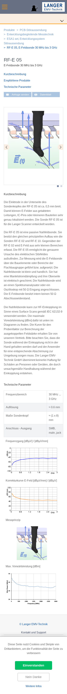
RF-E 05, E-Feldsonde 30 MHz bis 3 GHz (32, 47)
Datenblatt (45, 94)
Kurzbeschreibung (15, 74)
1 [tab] (58, 186)
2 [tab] (61, 186)
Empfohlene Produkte (17, 80)
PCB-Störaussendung (33, 30)
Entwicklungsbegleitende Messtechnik (30, 34)
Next (60, 147)
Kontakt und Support (33, 632)
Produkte (9, 30)
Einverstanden (33, 665)
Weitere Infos (34, 686)
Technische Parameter (17, 86)
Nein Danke (33, 677)
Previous (6, 147)
